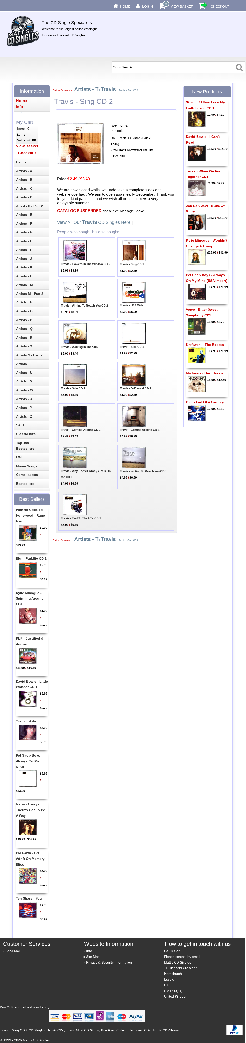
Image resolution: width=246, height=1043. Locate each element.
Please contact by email (182, 956)
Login (147, 6)
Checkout (220, 6)
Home (125, 6)
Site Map (93, 956)
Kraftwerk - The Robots (205, 344)
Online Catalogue (62, 90)
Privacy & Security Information (109, 962)
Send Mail (12, 951)
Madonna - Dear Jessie (204, 373)
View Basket (182, 6)
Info (89, 951)
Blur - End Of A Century (205, 402)
